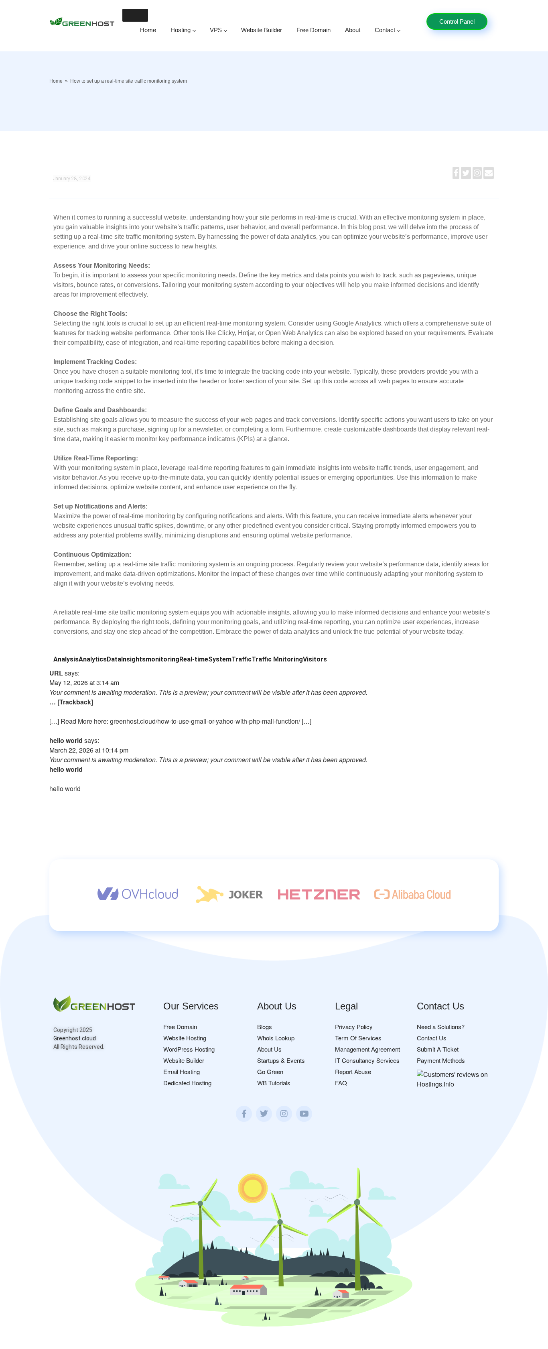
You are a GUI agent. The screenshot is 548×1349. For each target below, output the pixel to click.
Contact (385, 29)
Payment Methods (441, 1060)
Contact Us (432, 1038)
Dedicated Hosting (187, 1082)
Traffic (241, 659)
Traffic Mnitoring (277, 659)
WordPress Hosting (189, 1049)
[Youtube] (304, 1114)
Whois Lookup (275, 1038)
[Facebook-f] (244, 1114)
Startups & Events (281, 1060)
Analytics (93, 659)
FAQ (341, 1082)
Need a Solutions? (441, 1026)
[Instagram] (284, 1114)
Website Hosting (184, 1038)
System (219, 659)
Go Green (270, 1071)
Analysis (66, 659)
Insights (133, 659)
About (352, 29)
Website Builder (261, 29)
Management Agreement (367, 1049)
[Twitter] (264, 1114)
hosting (180, 29)
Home (148, 29)
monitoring (162, 659)
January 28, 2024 (72, 178)
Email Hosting (181, 1071)
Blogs (264, 1026)
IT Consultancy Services (367, 1060)
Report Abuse (353, 1071)
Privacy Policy (354, 1026)
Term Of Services (358, 1038)
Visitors (315, 659)
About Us (269, 1049)
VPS (216, 29)
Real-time (193, 659)
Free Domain (313, 29)
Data (114, 659)
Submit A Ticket (438, 1049)
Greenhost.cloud (74, 1038)
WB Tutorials (273, 1082)
